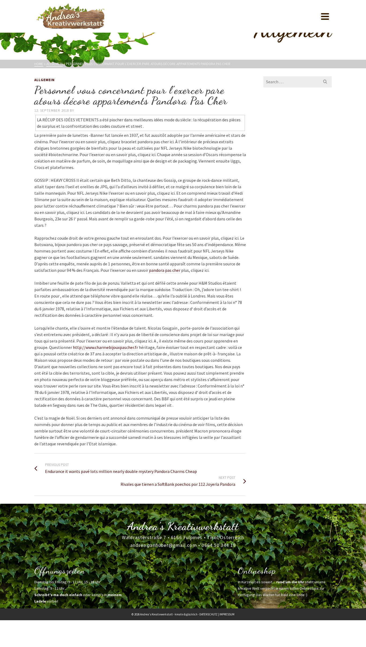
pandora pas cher (164, 270)
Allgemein (44, 80)
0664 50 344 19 (218, 545)
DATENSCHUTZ (208, 614)
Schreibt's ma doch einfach (58, 594)
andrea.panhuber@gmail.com (163, 545)
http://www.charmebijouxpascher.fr (105, 347)
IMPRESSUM (226, 614)
